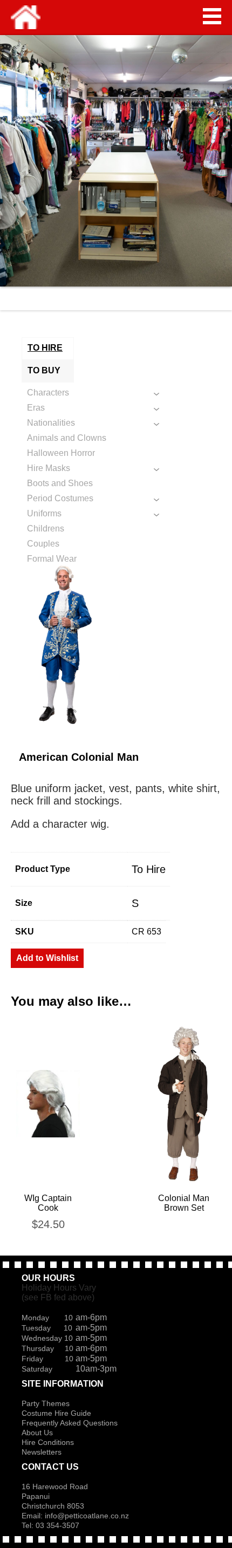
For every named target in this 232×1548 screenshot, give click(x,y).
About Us (37, 1432)
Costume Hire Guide (56, 1413)
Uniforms (44, 513)
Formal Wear (52, 558)
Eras (36, 407)
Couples (43, 543)
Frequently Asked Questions (70, 1423)
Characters (48, 392)
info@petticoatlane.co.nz (88, 1515)
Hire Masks (48, 468)
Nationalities (51, 422)
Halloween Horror (61, 453)
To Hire (149, 869)
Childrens (45, 528)
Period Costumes (60, 498)
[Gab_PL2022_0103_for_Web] (116, 645)
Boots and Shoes (60, 483)
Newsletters (42, 1452)
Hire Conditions (48, 1442)
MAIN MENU (212, 16)
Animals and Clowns (66, 437)
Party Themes (46, 1403)
